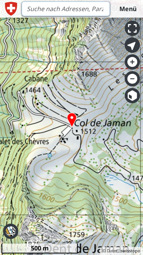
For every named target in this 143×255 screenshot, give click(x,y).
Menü (128, 9)
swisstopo (130, 250)
